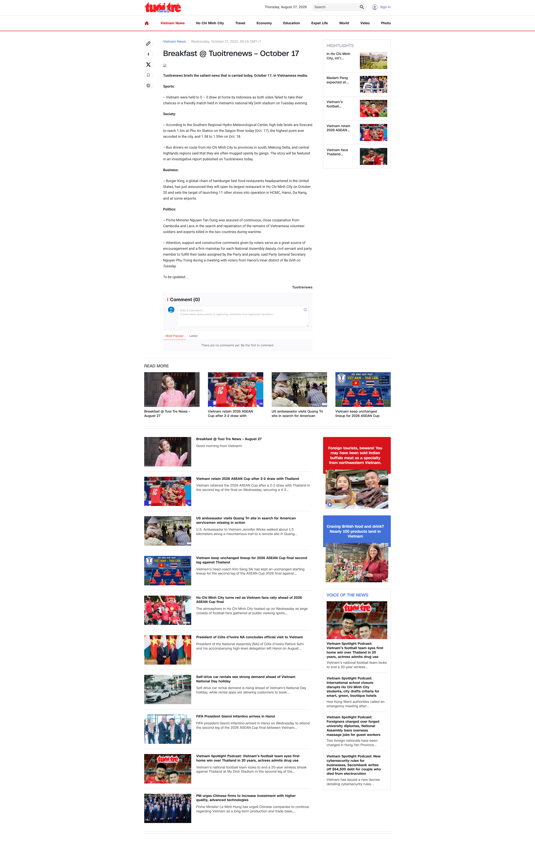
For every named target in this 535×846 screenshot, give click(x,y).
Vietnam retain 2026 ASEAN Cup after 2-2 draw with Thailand (230, 413)
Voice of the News (347, 595)
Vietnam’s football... (335, 104)
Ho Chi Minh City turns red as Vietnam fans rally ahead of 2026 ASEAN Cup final (249, 600)
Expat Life (319, 23)
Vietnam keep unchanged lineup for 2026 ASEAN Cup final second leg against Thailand (357, 413)
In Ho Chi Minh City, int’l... (338, 56)
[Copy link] (148, 43)
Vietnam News (172, 23)
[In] (148, 85)
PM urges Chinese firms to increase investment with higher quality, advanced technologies (246, 798)
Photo (386, 23)
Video (365, 23)
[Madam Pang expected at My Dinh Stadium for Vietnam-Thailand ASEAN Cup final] (373, 84)
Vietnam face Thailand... (337, 152)
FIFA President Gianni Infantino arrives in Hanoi (235, 716)
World (344, 23)
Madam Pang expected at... (338, 80)
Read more (156, 366)
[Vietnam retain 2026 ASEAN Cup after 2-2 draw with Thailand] (373, 132)
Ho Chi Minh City (210, 23)
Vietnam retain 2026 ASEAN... (338, 128)
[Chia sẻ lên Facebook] (148, 54)
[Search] (361, 6)
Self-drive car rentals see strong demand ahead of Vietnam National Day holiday (245, 679)
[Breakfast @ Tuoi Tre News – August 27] (172, 389)
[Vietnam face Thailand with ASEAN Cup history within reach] (373, 156)
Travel (240, 23)
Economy (264, 23)
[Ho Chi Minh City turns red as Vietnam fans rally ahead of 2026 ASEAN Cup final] (167, 610)
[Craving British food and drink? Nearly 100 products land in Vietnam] (357, 562)
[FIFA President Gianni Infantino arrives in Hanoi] (167, 729)
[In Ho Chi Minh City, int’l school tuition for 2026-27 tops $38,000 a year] (373, 60)
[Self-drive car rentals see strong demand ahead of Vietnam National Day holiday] (167, 689)
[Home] (146, 23)
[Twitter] (148, 64)
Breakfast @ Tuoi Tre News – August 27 (167, 413)
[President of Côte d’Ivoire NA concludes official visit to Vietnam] (167, 650)
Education (291, 23)
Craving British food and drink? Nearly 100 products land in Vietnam (355, 531)
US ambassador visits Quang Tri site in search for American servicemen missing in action (297, 413)
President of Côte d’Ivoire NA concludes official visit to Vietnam (249, 637)
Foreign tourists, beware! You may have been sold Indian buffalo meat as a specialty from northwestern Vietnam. (355, 455)
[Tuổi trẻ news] (162, 7)
